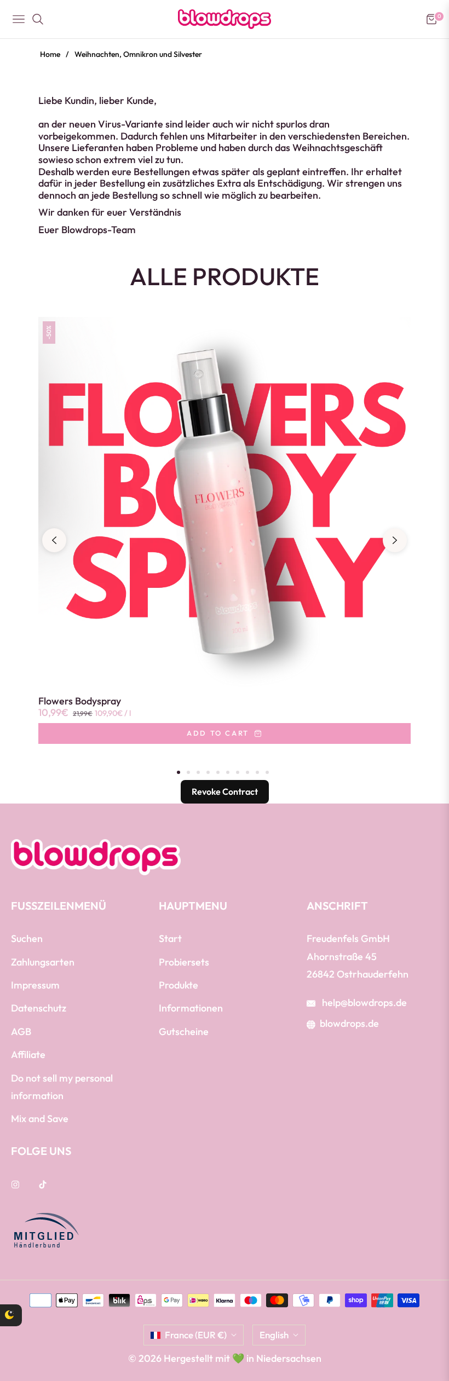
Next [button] (395, 540)
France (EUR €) (196, 1334)
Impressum (35, 985)
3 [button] (198, 772)
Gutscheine (184, 1031)
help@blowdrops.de (363, 1002)
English (274, 1334)
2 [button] (188, 772)
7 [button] (237, 772)
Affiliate (28, 1054)
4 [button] (208, 772)
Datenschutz (38, 1008)
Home (50, 54)
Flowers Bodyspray (79, 701)
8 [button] (247, 772)
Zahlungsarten (42, 962)
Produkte (178, 985)
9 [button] (257, 772)
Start (170, 938)
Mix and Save (39, 1118)
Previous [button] (54, 540)
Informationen (191, 1008)
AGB (21, 1031)
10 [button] (267, 772)
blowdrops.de (349, 1023)
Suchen (27, 938)
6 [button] (227, 772)
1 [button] (178, 772)
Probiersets (184, 962)
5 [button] (218, 772)
